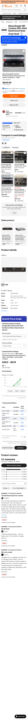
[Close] (25, 37)
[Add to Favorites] (21, 33)
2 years (22, 391)
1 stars (3, 479)
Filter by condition (7, 343)
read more (4, 514)
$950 (22, 426)
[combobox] (12, 336)
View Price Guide (7, 448)
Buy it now (14, 96)
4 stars (3, 472)
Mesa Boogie (14, 293)
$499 (22, 429)
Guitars (14, 13)
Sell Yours (20, 448)
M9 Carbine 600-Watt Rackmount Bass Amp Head (6, 238)
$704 (22, 414)
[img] (18, 112)
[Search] (25, 10)
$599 (22, 418)
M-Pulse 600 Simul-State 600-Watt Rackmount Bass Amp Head (20, 238)
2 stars (3, 476)
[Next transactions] (24, 437)
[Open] (24, 336)
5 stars (3, 469)
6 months (10, 391)
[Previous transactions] (21, 437)
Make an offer (14, 105)
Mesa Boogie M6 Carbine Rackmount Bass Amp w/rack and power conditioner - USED (13, 75)
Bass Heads (13, 308)
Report (4, 520)
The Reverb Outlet (6, 13)
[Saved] (21, 6)
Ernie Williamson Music (9, 112)
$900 (22, 422)
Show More (4, 310)
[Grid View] (3, 143)
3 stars (3, 474)
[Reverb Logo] (8, 6)
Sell (17, 5)
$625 (22, 411)
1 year (16, 391)
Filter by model (6, 333)
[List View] (5, 143)
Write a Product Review (14, 465)
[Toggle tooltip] (7, 45)
